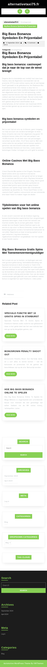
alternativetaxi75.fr (23, 4)
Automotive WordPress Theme (17, 663)
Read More (11, 336)
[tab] (19, 11)
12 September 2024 (12, 43)
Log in (6, 501)
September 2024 (11, 476)
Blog (6, 522)
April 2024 (8, 481)
